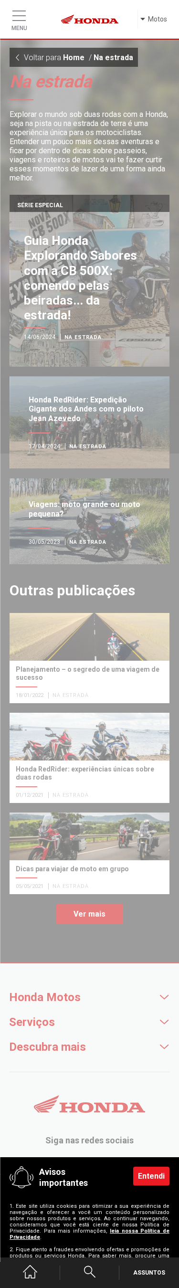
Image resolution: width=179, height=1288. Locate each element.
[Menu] (19, 13)
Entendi (151, 1176)
